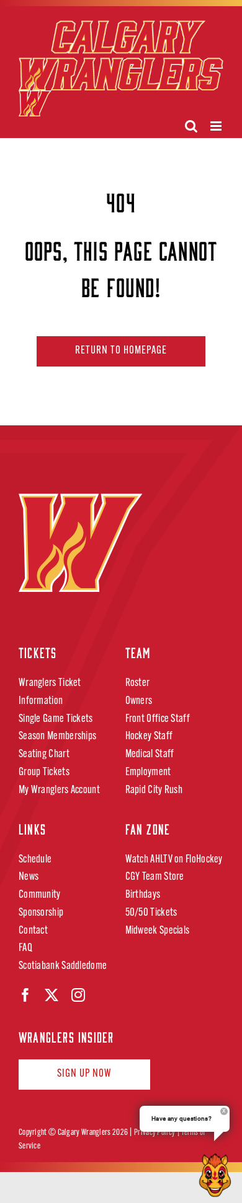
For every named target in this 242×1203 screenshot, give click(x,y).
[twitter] (51, 995)
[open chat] (217, 1175)
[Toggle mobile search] (191, 125)
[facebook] (25, 995)
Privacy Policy (154, 1132)
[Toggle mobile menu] (216, 125)
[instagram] (78, 995)
